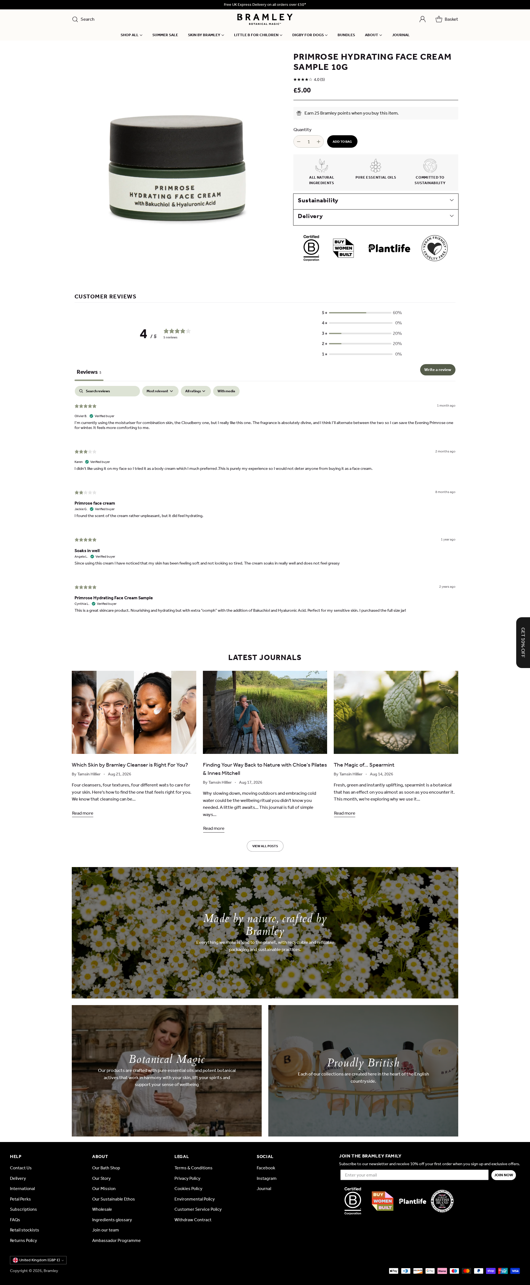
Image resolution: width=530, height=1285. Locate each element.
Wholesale (102, 1209)
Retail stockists (24, 1230)
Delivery (18, 1178)
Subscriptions (23, 1209)
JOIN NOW (503, 1175)
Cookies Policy (188, 1188)
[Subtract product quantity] (299, 141)
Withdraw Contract (192, 1219)
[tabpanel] (265, 504)
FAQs (15, 1219)
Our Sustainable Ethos (113, 1199)
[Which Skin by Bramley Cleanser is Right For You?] (134, 712)
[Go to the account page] (422, 19)
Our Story (101, 1178)
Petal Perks (20, 1199)
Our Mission (104, 1188)
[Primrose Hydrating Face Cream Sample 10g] (177, 156)
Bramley (51, 1270)
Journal (264, 1188)
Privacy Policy (187, 1178)
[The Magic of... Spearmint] (396, 712)
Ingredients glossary (112, 1219)
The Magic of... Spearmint (364, 764)
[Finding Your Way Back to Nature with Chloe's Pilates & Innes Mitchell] (265, 712)
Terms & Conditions (193, 1167)
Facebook (266, 1167)
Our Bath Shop (106, 1167)
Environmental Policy (194, 1199)
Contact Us (21, 1167)
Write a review (437, 369)
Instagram (267, 1178)
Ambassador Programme (116, 1240)
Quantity (302, 129)
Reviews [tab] (89, 371)
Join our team (105, 1230)
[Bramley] (265, 19)
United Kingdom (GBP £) (39, 1260)
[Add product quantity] (319, 141)
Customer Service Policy (198, 1209)
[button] (362, 312)
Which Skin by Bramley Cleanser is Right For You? (130, 764)
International (22, 1188)
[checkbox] (226, 391)
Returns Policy (23, 1240)
